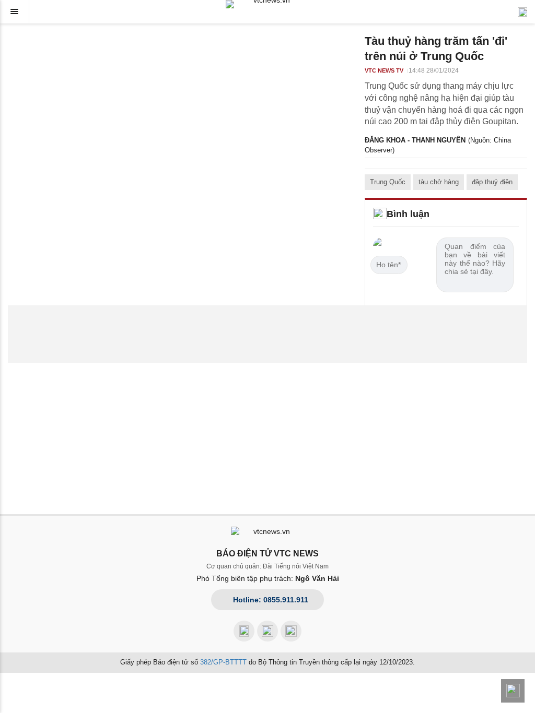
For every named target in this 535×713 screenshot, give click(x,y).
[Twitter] (291, 631)
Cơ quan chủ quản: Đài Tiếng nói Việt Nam (267, 566)
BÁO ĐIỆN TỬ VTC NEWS (267, 553)
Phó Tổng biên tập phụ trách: (267, 578)
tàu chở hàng (438, 182)
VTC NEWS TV (384, 70)
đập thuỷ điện (492, 182)
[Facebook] (244, 631)
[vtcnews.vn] (267, 4)
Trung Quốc (387, 182)
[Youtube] (267, 631)
